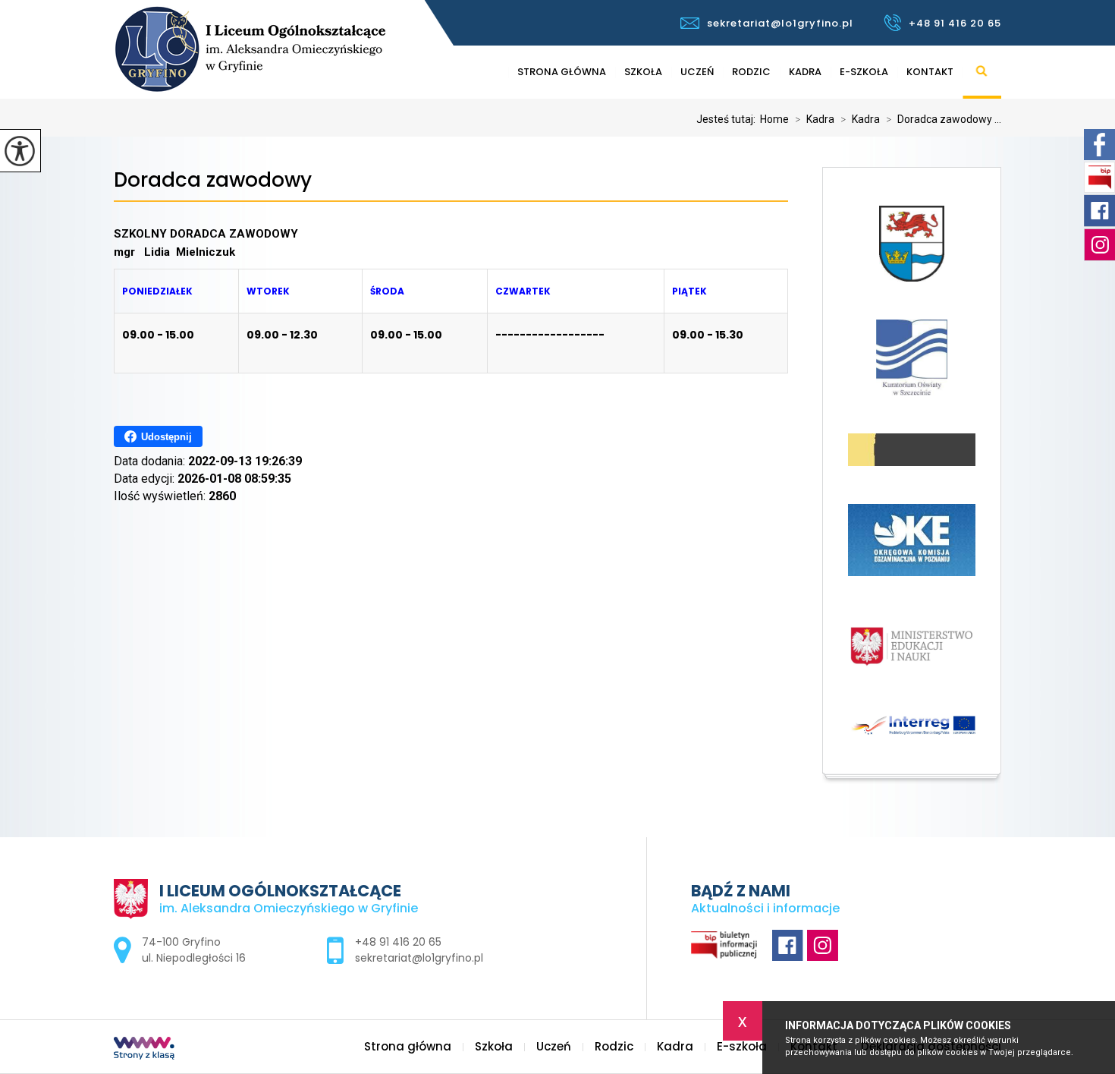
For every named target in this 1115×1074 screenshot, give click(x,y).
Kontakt (929, 72)
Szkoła (643, 72)
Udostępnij (166, 437)
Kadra (805, 72)
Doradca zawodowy (213, 180)
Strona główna (561, 72)
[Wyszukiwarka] (982, 72)
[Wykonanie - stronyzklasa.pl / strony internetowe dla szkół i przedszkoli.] (144, 1050)
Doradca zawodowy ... (943, 119)
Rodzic (751, 72)
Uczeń (697, 72)
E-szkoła (864, 72)
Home (774, 119)
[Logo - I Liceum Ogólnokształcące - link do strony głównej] (298, 49)
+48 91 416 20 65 (955, 23)
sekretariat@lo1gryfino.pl (780, 23)
